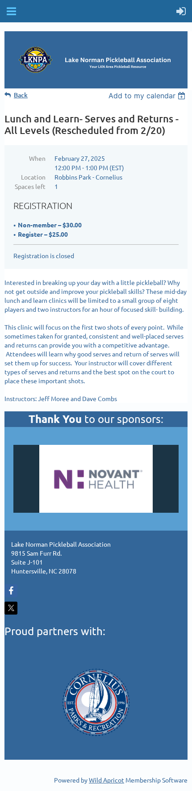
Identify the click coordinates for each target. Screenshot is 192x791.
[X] (10, 608)
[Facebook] (10, 590)
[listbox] (148, 95)
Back (21, 95)
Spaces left (30, 186)
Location (33, 177)
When (37, 158)
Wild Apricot (106, 780)
